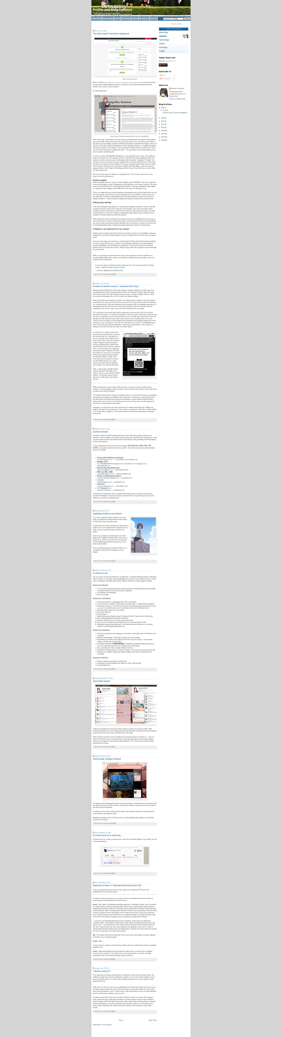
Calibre (98, 353)
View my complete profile (177, 99)
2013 (163, 118)
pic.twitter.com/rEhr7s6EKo (115, 267)
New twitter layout (101, 681)
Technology (108, 18)
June (164, 110)
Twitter (134, 18)
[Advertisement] (119, 24)
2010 (163, 127)
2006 (163, 140)
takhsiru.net (147, 435)
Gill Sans (96, 146)
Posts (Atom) (107, 1025)
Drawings (126, 18)
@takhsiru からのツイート (167, 61)
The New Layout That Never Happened (111, 34)
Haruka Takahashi (177, 88)
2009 (163, 130)
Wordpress (144, 18)
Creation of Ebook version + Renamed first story (116, 286)
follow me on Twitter (177, 24)
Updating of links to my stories (107, 514)
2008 (163, 134)
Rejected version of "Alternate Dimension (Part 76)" (117, 885)
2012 (163, 121)
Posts (163, 75)
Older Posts (153, 1020)
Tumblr (153, 18)
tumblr (117, 437)
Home (121, 1020)
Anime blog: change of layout (107, 759)
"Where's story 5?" (102, 971)
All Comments (166, 78)
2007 (163, 137)
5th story (107, 987)
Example (136, 646)
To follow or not (100, 573)
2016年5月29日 (117, 270)
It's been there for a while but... (107, 835)
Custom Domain (100, 432)
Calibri (105, 146)
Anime (117, 18)
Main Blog (96, 18)
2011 (163, 124)
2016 (163, 108)
